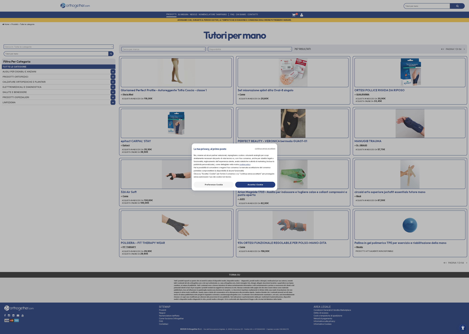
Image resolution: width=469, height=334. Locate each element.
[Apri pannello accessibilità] (463, 328)
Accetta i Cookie (255, 184)
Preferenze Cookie (214, 184)
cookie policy (244, 164)
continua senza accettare (265, 148)
